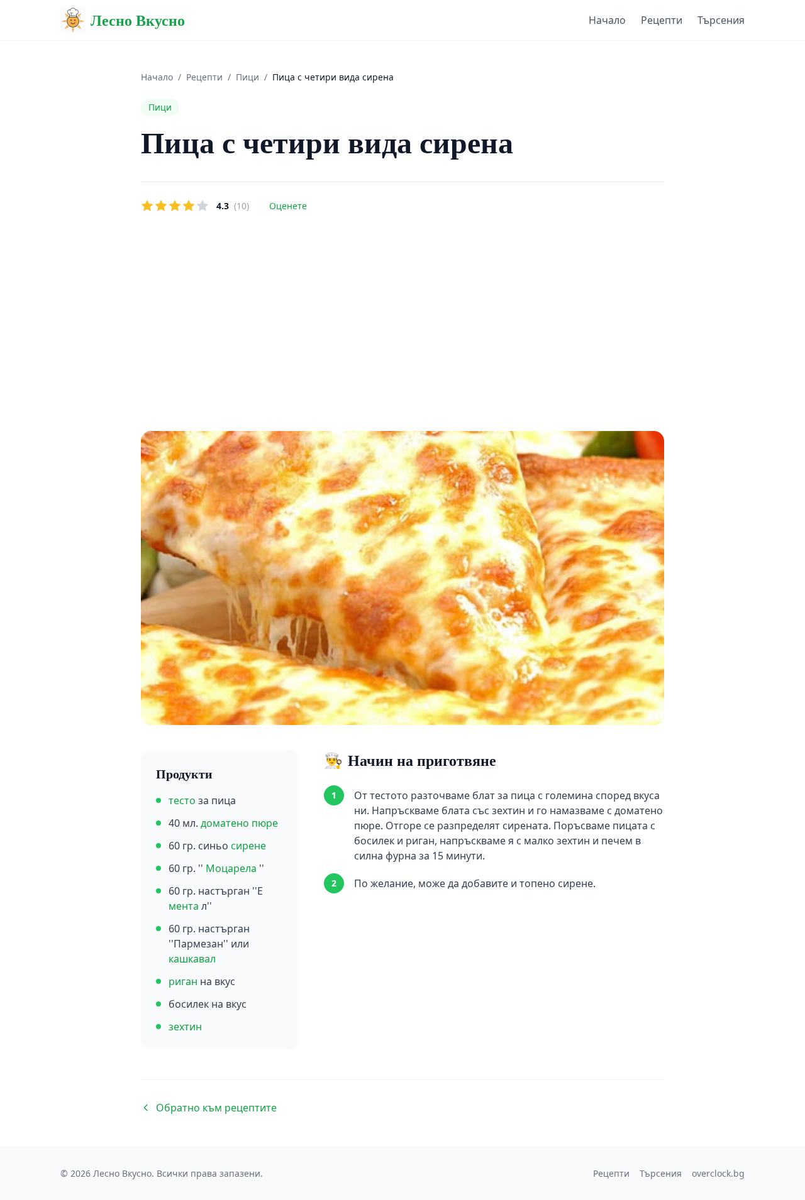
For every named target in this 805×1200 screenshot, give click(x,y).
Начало (607, 20)
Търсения (721, 20)
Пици (247, 77)
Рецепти (661, 20)
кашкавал (192, 959)
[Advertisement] (402, 323)
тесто (183, 800)
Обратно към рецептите (216, 1108)
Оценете (288, 206)
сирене (248, 846)
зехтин (185, 1027)
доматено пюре (239, 823)
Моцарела (232, 868)
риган (184, 981)
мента (185, 906)
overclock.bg (718, 1173)
